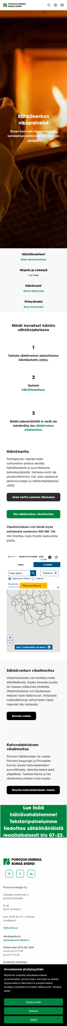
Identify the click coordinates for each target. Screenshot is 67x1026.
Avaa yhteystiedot (34, 306)
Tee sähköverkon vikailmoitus (33, 514)
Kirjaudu (56, 5)
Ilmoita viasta (21, 716)
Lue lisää (33, 275)
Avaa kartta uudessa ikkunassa (33, 497)
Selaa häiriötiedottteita (33, 259)
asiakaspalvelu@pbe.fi (16, 940)
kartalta (33, 140)
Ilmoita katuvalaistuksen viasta (33, 790)
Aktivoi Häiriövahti (33, 291)
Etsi (49, 5)
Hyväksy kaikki (33, 1002)
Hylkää (33, 1019)
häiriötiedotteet (33, 390)
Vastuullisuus (10, 927)
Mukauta (33, 1010)
